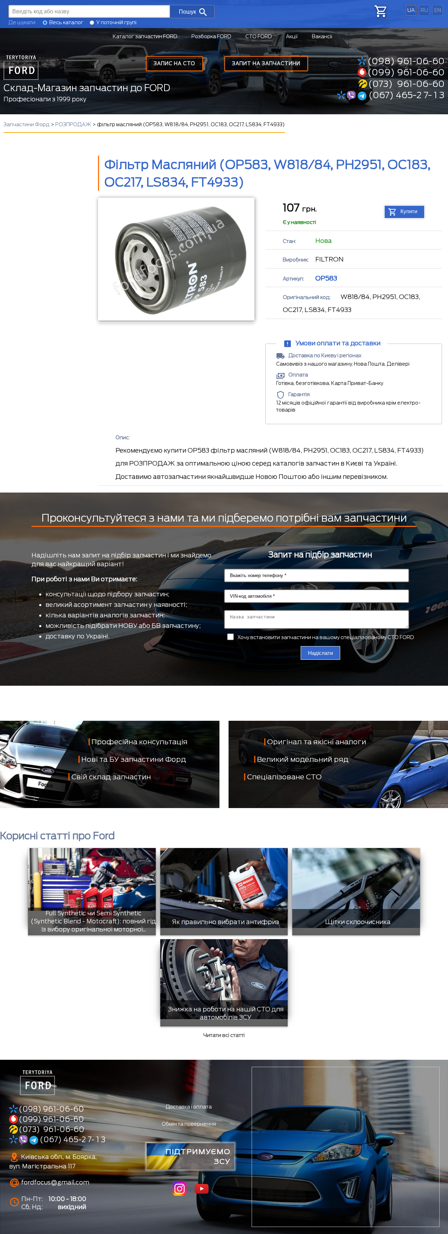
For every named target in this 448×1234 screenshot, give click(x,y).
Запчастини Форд (27, 124)
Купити (408, 211)
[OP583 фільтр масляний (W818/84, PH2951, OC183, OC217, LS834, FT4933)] (176, 259)
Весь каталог (66, 22)
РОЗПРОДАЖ (73, 124)
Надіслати (320, 653)
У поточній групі (116, 22)
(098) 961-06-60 (406, 61)
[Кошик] (380, 11)
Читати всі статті (224, 1035)
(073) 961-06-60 (406, 84)
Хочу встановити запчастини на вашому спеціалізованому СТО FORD (325, 637)
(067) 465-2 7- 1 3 (405, 95)
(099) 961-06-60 (406, 72)
